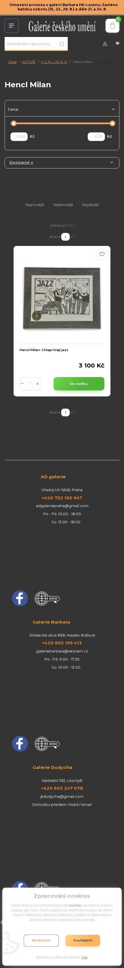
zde (84, 957)
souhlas (75, 905)
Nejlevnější (63, 205)
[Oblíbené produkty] (117, 44)
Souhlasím (83, 940)
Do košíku (79, 384)
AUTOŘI (28, 62)
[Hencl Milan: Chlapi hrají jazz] (62, 298)
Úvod (12, 62)
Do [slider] (112, 123)
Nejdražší (90, 205)
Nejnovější (34, 205)
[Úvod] (62, 25)
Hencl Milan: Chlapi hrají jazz (44, 350)
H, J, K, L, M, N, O (54, 62)
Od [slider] (13, 123)
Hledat (62, 44)
